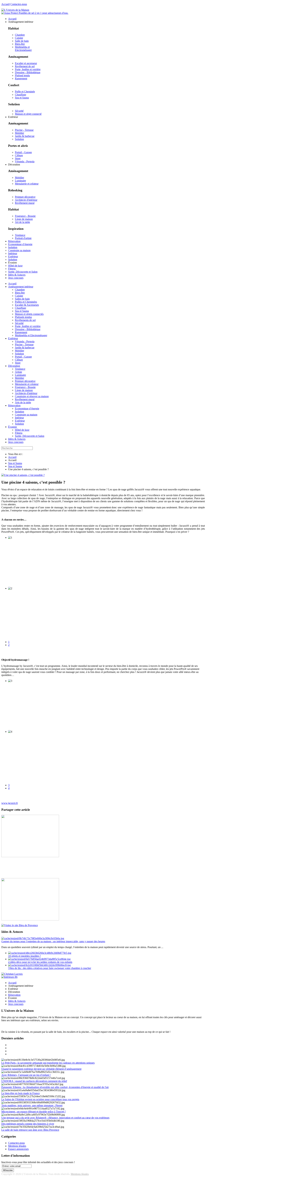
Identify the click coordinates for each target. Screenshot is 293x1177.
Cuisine (19, 37)
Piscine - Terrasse (24, 130)
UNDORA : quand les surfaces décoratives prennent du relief (34, 1081)
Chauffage (20, 94)
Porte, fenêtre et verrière (28, 69)
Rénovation (14, 405)
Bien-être (20, 44)
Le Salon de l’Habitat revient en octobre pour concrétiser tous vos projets (40, 1099)
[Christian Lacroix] (12, 973)
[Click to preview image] (23, 475)
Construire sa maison (26, 414)
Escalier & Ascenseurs (27, 304)
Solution (19, 139)
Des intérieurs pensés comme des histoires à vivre (27, 1123)
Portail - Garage (23, 152)
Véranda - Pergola (24, 161)
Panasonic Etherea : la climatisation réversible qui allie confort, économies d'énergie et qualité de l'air (55, 1087)
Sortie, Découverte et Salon (29, 435)
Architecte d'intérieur (26, 199)
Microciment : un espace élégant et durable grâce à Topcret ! (33, 1111)
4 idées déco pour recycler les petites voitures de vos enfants (40, 962)
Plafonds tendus (23, 317)
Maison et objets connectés (29, 314)
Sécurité (19, 110)
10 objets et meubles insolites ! (24, 956)
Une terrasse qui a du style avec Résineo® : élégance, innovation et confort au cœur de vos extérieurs (55, 1117)
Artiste (18, 371)
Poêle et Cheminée (25, 91)
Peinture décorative (25, 196)
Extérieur (13, 338)
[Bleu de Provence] (19, 925)
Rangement (21, 78)
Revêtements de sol (25, 320)
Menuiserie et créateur (26, 183)
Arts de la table (23, 402)
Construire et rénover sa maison (32, 396)
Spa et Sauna (22, 97)
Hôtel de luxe (22, 429)
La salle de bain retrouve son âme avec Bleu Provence (30, 1129)
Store (18, 158)
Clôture (19, 155)
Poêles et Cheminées (26, 301)
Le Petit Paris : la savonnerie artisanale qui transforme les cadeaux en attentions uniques (48, 1062)
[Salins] (34, 13)
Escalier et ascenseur (26, 63)
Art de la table (22, 222)
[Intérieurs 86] (9, 976)
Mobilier (19, 133)
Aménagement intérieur (20, 286)
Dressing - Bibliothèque (27, 72)
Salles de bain (22, 298)
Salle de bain (22, 40)
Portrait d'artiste (23, 238)
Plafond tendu (22, 75)
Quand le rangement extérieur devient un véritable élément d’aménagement (41, 1068)
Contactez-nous (18, 4)
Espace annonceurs (18, 1149)
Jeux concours (15, 442)
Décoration (14, 365)
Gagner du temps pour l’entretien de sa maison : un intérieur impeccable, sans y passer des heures (53, 941)
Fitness (18, 432)
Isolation (19, 411)
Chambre (20, 34)
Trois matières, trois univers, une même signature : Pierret (31, 1105)
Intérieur (19, 417)
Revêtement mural (24, 203)
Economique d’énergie (27, 408)
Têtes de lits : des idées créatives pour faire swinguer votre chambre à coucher (49, 968)
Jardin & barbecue (24, 136)
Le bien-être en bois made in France (20, 1093)
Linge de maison (24, 219)
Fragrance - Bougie (25, 216)
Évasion (12, 426)
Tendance (20, 235)
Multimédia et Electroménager (23, 48)
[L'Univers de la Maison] (15, 9)
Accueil (5, 4)
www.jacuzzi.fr (9, 803)
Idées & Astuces (16, 439)
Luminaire (20, 180)
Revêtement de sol (25, 66)
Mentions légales (17, 1145)
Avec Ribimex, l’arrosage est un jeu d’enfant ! (26, 1075)
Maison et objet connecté (28, 113)
